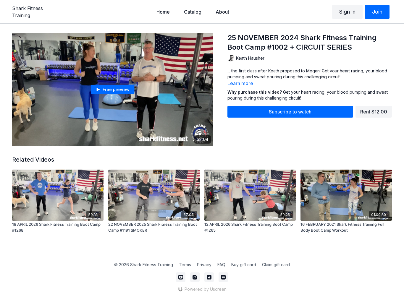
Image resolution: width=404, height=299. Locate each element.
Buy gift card (243, 264)
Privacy (204, 264)
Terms (185, 264)
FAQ (221, 264)
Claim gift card (276, 264)
